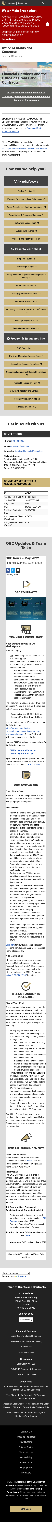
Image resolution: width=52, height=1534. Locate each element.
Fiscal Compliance (26, 1352)
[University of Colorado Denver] (9, 3)
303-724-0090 (17, 441)
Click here (10, 945)
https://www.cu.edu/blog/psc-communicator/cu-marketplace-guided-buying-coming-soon (23, 731)
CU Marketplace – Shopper (22, 753)
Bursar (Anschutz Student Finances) (26, 1341)
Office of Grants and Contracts (17, 50)
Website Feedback (26, 1437)
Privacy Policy (26, 1447)
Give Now (26, 1472)
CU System (26, 1442)
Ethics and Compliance (26, 1374)
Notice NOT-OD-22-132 (16, 975)
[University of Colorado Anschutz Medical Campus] (23, 3)
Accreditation (26, 1462)
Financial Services (12, 56)
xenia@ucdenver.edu (19, 446)
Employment (26, 1467)
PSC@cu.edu (34, 764)
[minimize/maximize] (47, 24)
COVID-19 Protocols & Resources (26, 1369)
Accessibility (26, 1457)
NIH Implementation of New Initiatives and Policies (24, 148)
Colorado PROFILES (26, 1364)
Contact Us (26, 1431)
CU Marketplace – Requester (23, 750)
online (29, 1161)
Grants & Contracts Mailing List (29, 451)
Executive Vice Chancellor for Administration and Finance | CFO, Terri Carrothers (26, 1388)
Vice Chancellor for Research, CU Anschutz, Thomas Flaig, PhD (26, 1397)
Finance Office (26, 1347)
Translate (22, 1276)
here (28, 1235)
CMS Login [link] (26, 1509)
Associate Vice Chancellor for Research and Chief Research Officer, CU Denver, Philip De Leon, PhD (26, 1405)
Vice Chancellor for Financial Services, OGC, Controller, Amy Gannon (26, 1414)
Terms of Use (26, 1452)
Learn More (8, 39)
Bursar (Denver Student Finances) (26, 1336)
